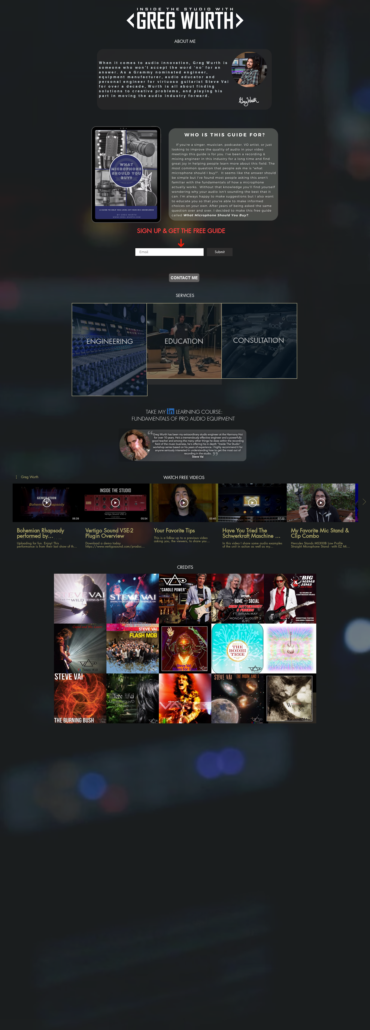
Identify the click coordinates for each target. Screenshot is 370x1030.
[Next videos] (364, 502)
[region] (109, 350)
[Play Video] (47, 503)
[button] (27, 477)
